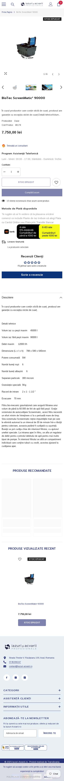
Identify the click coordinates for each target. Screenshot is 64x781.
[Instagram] (15, 677)
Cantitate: (6, 165)
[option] (32, 47)
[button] (53, 74)
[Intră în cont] (51, 4)
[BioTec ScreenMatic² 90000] (32, 579)
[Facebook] (6, 677)
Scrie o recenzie (32, 274)
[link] (16, 523)
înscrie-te (49, 733)
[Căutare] (13, 4)
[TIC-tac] (25, 677)
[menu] (4, 4)
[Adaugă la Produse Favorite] (56, 182)
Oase (16, 121)
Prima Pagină (7, 12)
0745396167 (15, 662)
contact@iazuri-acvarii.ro (20, 666)
